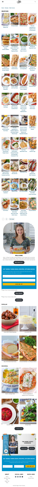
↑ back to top (19, 428)
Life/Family (19, 300)
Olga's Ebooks (19, 293)
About (7, 476)
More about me (18, 262)
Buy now (32, 448)
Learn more (24, 448)
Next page (12, 219)
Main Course (12, 7)
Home (3, 7)
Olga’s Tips (7, 481)
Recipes (6, 7)
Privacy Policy (31, 478)
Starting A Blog (7, 478)
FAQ (7, 479)
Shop (7, 482)
